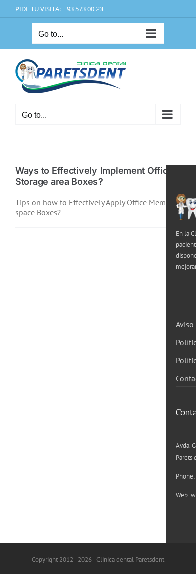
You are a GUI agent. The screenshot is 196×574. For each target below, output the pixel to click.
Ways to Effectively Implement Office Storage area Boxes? (94, 176)
